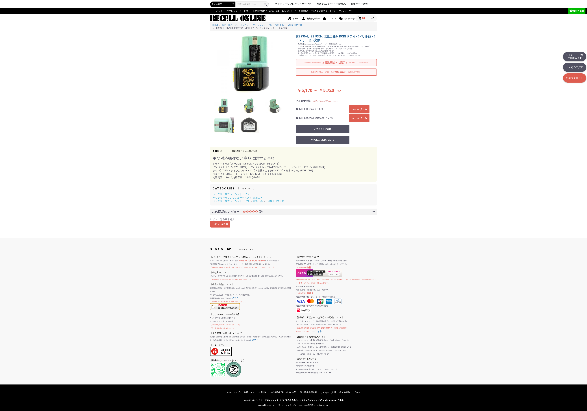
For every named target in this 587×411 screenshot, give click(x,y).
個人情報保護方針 (308, 392)
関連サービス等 (359, 3)
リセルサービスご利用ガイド (574, 56)
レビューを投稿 (220, 224)
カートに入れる (359, 109)
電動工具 (258, 197)
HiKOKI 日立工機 (275, 201)
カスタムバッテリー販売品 (331, 3)
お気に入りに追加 (322, 129)
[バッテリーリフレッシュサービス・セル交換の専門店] (238, 18)
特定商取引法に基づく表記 (283, 392)
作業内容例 (344, 392)
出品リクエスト (574, 77)
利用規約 (262, 392)
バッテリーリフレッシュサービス (293, 3)
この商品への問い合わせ (322, 140)
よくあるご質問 (574, 67)
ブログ (357, 392)
